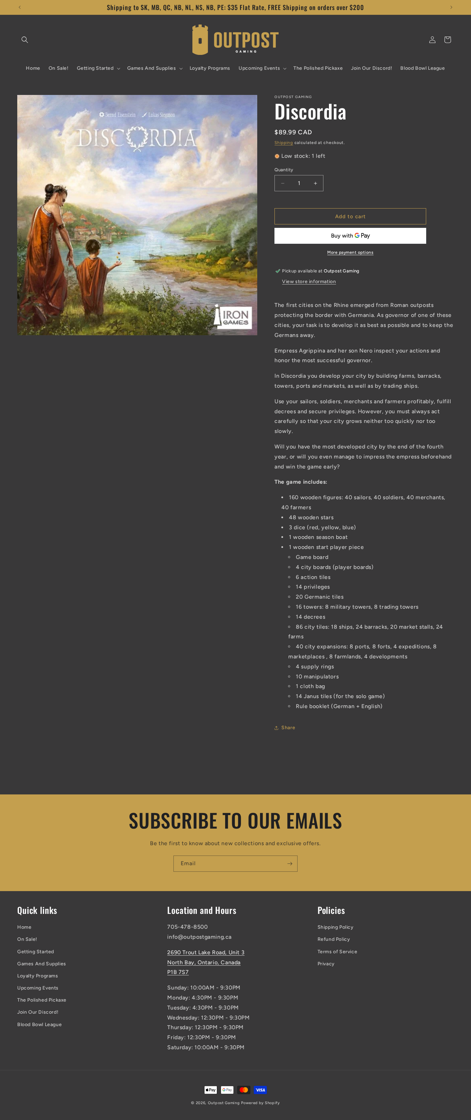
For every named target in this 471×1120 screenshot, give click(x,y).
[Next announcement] (451, 7)
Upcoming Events (38, 988)
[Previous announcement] (19, 7)
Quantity (283, 169)
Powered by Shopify (260, 1103)
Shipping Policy (336, 927)
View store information (309, 281)
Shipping (283, 142)
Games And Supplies (41, 964)
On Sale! (27, 939)
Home (24, 927)
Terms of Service (338, 952)
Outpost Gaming (224, 1103)
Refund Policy (334, 939)
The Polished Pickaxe (42, 1000)
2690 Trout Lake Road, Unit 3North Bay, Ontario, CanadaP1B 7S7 (205, 962)
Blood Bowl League (39, 1024)
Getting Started (35, 952)
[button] (24, 39)
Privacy (326, 964)
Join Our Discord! (37, 1012)
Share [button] (288, 728)
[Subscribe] (289, 864)
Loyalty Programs (37, 976)
